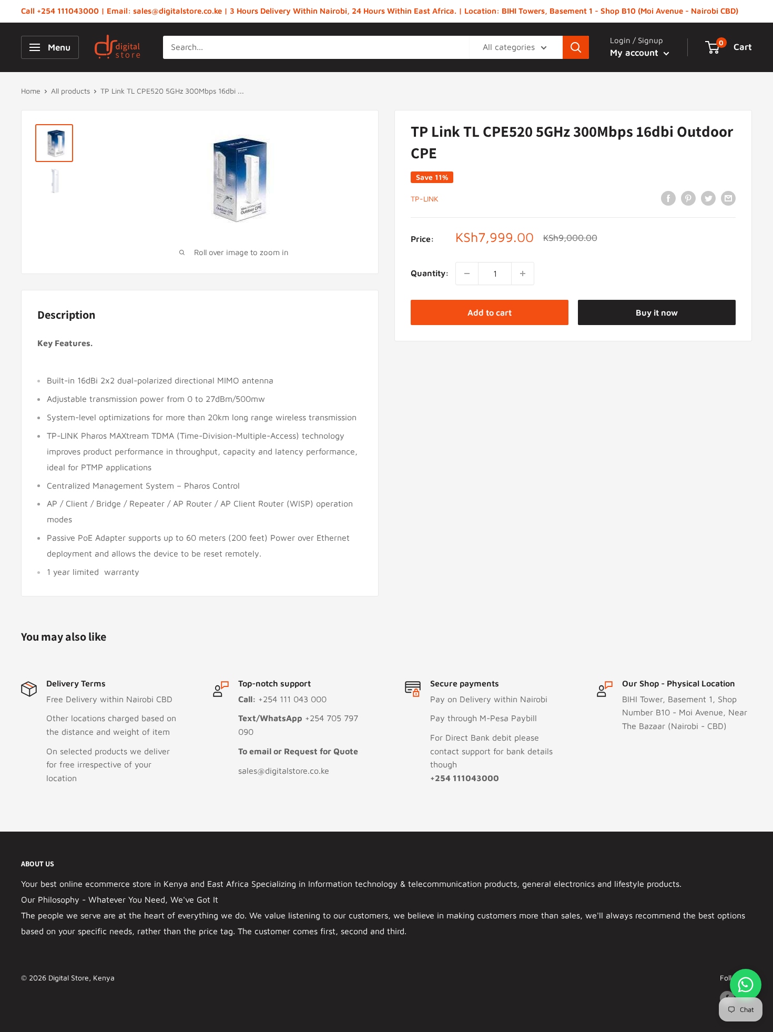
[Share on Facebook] (668, 198)
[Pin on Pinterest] (688, 198)
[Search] (576, 47)
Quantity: (430, 273)
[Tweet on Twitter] (708, 198)
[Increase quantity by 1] (523, 273)
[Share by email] (728, 198)
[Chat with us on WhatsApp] (745, 984)
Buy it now (657, 312)
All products (70, 90)
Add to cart (489, 312)
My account (635, 52)
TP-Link (425, 198)
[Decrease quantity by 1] (467, 273)
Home (30, 90)
